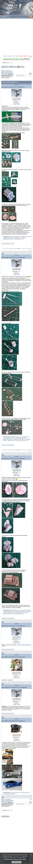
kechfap (16, 718)
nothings (16, 84)
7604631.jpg (19, 438)
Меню (4, 16)
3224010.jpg (10, 612)
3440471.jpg (6, 239)
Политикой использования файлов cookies (15, 859)
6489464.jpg (24, 236)
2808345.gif (13, 236)
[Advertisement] (16, 36)
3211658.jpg (25, 436)
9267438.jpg (28, 439)
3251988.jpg (8, 438)
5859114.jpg (24, 792)
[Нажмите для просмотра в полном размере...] (12, 122)
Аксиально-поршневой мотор (7, 75)
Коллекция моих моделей (8, 243)
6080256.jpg (13, 610)
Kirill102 (17, 654)
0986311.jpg (21, 612)
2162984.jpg (13, 436)
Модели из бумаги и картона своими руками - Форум (7, 72)
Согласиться (16, 862)
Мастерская (9, 73)
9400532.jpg (18, 611)
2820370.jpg (16, 439)
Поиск (29, 56)
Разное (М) (4, 74)
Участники (15, 56)
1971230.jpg (24, 610)
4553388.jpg (10, 440)
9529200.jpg (6, 237)
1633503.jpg (21, 440)
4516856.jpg (6, 611)
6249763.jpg (6, 613)
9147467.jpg (16, 239)
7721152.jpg (13, 792)
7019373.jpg (18, 237)
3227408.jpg (16, 613)
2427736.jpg (28, 611)
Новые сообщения (7, 56)
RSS (30, 57)
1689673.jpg (6, 439)
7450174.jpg (8, 793)
